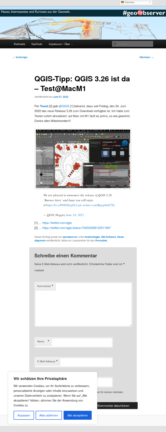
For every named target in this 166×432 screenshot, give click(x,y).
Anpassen (23, 415)
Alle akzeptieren (77, 415)
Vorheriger (20, 57)
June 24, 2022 (75, 215)
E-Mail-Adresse (47, 361)
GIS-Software (108, 237)
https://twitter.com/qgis (57, 222)
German (129, 2)
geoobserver (70, 237)
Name (43, 341)
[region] (52, 398)
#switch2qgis (92, 237)
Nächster (146, 57)
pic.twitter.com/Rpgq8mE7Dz (96, 205)
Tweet (44, 106)
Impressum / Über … (61, 44)
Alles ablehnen (48, 415)
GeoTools (36, 44)
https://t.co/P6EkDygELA (62, 205)
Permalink (101, 240)
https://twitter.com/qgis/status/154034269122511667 (76, 227)
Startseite (19, 44)
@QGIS (64, 106)
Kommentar (45, 286)
